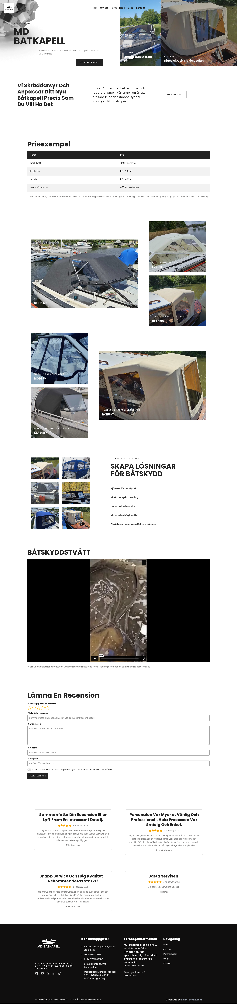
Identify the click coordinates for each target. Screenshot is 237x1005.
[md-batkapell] (9, 8)
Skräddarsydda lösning (124, 497)
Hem (94, 7)
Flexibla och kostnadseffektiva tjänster (133, 524)
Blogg (130, 7)
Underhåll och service (123, 506)
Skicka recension (37, 776)
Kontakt (140, 7)
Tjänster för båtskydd (123, 488)
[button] (147, 488)
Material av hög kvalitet (124, 515)
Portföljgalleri (118, 7)
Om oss (104, 7)
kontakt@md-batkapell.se (96, 965)
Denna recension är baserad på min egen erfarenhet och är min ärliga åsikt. (72, 769)
